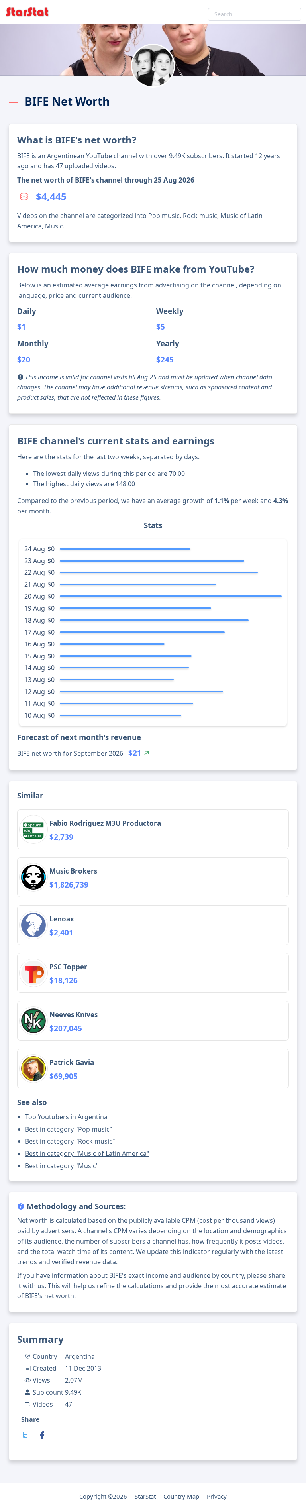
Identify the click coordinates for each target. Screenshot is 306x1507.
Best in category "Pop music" (68, 1129)
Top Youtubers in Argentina (66, 1116)
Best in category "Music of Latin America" (87, 1153)
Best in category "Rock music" (70, 1141)
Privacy (217, 1496)
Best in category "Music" (62, 1165)
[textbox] (254, 14)
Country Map (181, 1496)
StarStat (145, 1496)
